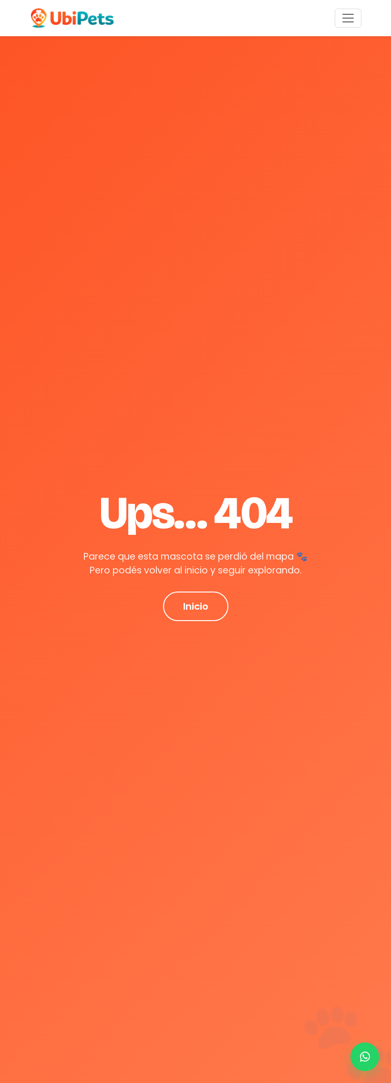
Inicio (195, 606)
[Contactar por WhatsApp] (364, 1056)
